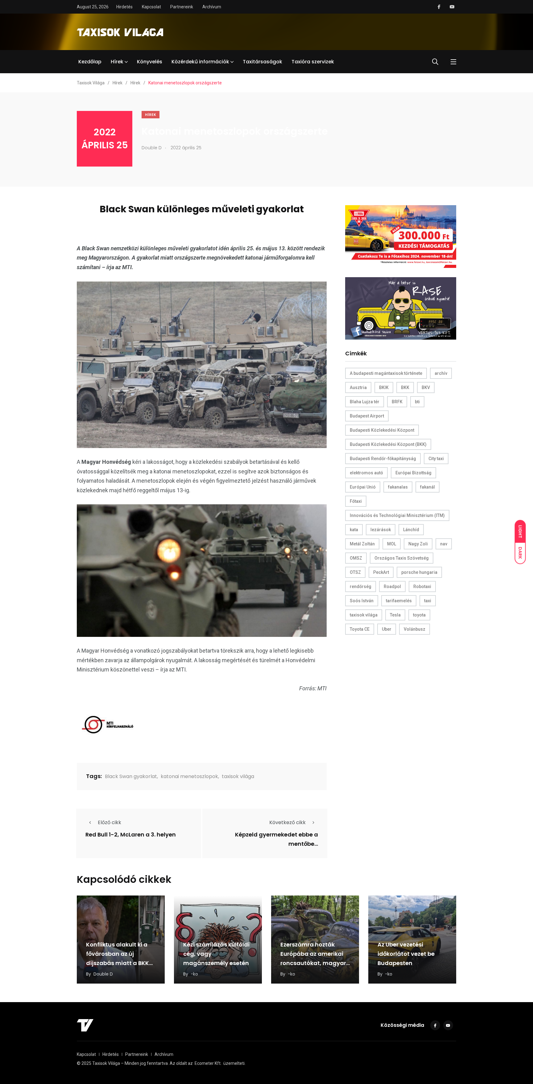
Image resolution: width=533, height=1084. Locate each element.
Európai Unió (363, 487)
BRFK (397, 401)
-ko (194, 974)
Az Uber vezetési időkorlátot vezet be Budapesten (406, 954)
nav (443, 543)
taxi (427, 600)
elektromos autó (366, 472)
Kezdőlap (89, 61)
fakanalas (398, 487)
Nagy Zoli (418, 543)
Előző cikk (109, 822)
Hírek (117, 61)
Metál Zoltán (362, 543)
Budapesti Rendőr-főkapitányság (383, 458)
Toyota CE (360, 629)
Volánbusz (414, 629)
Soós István (362, 600)
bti (417, 401)
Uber (386, 629)
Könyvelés (149, 61)
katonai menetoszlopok (189, 776)
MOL (391, 543)
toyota (419, 614)
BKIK (384, 387)
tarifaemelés (399, 600)
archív (441, 373)
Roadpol (392, 586)
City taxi (436, 458)
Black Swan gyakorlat (131, 776)
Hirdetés (124, 6)
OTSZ (355, 572)
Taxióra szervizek (312, 61)
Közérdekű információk (200, 61)
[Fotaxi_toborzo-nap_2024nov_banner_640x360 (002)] (400, 236)
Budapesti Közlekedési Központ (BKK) (388, 444)
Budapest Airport (367, 415)
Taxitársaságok (262, 61)
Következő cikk (287, 822)
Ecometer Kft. (208, 1063)
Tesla (395, 614)
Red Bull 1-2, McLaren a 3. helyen (130, 835)
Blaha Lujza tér (364, 401)
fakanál (427, 487)
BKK (405, 387)
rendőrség (360, 586)
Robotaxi (422, 586)
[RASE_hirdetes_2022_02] (400, 307)
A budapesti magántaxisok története (386, 373)
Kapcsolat (151, 6)
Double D (103, 974)
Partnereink (181, 6)
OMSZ (356, 558)
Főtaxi (356, 501)
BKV (426, 387)
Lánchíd (411, 529)
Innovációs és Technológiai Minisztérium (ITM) (397, 515)
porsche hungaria (419, 572)
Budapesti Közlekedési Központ (382, 430)
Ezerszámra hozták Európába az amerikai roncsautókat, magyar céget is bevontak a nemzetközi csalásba (313, 963)
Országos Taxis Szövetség (401, 558)
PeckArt (381, 572)
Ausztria (358, 387)
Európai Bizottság (413, 472)
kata (354, 529)
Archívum (211, 6)
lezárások (380, 529)
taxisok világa (238, 776)
